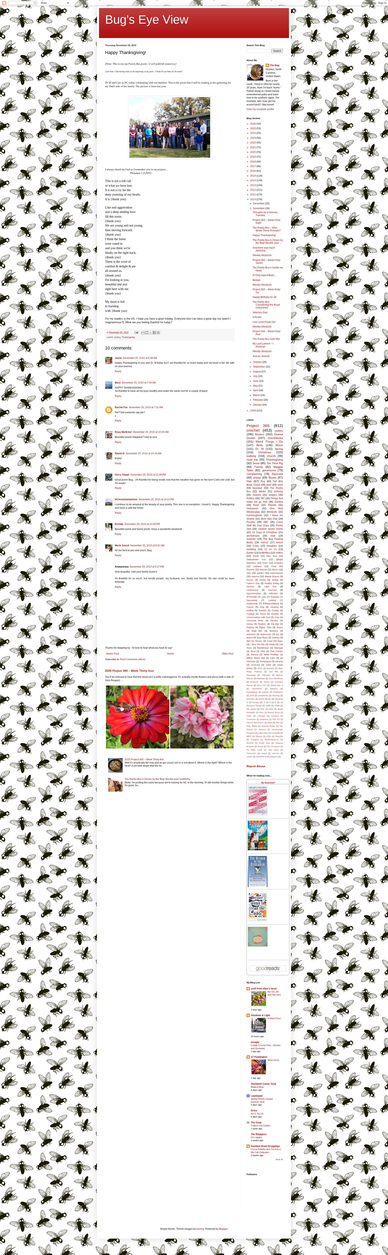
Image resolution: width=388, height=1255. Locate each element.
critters (279, 552)
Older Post (227, 653)
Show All (279, 1160)
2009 (253, 410)
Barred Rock (274, 712)
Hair (249, 481)
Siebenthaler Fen (256, 559)
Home (170, 653)
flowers (259, 434)
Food (256, 505)
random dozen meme (270, 528)
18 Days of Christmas (264, 532)
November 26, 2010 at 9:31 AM (147, 545)
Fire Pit (276, 719)
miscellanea (275, 438)
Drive (254, 1110)
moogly (255, 1042)
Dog (262, 607)
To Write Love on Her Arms (262, 750)
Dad (275, 518)
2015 (253, 175)
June (256, 381)
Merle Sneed (122, 545)
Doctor (250, 580)
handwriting (252, 692)
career (249, 756)
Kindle (272, 644)
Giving (250, 624)
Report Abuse (256, 766)
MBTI (249, 736)
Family (258, 466)
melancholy (252, 603)
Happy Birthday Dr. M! (264, 297)
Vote (249, 573)
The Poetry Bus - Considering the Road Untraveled (266, 305)
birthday (278, 491)
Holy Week (252, 726)
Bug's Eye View (146, 19)
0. (275, 702)
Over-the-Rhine (276, 678)
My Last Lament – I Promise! (263, 345)
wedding (251, 549)
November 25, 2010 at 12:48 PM (148, 474)
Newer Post (112, 653)
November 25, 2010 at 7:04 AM (139, 382)
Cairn (249, 716)
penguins (278, 563)
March (256, 395)
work (280, 484)
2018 (253, 161)
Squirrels (277, 474)
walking (251, 456)
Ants (261, 712)
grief (268, 484)
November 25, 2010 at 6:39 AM (140, 358)
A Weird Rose (274, 1018)
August (257, 371)
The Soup (256, 1122)
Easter (250, 552)
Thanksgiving (128, 337)
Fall (275, 481)
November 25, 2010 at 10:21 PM (156, 499)
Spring (279, 448)
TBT (262, 498)
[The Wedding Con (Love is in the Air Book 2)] (258, 849)
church (271, 456)
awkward (251, 634)
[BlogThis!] (147, 332)
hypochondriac (254, 593)
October (257, 362)
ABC (265, 522)
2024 (253, 133)
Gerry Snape (122, 474)
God (273, 535)
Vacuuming (252, 600)
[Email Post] (136, 332)
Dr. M (259, 448)
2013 (253, 185)
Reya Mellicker (123, 432)
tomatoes (272, 545)
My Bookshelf (268, 783)
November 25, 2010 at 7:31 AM (146, 407)
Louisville (275, 733)
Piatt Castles (276, 651)
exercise (272, 590)
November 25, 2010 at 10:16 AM (143, 453)
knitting (250, 610)
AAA (271, 709)
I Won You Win (257, 644)
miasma (255, 576)
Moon (279, 445)
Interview (266, 675)
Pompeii (254, 739)
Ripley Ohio (265, 627)
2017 (253, 166)
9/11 (262, 709)
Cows (256, 545)
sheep (257, 477)
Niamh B (120, 453)
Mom (263, 518)
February (258, 399)
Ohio (262, 651)
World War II (277, 685)
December (259, 203)
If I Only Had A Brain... (264, 275)
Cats (277, 617)
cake (272, 658)
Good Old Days (275, 641)
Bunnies (263, 610)
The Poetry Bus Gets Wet (266, 339)
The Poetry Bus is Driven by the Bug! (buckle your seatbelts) (157, 779)
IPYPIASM (252, 597)
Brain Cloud (253, 484)
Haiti (270, 722)
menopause (265, 661)
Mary (118, 382)
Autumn (257, 495)
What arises (273, 1060)
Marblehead (263, 648)
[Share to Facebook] (154, 332)
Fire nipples (256, 1137)
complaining (254, 474)
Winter (262, 491)
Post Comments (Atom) (132, 659)
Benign (256, 280)
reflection (273, 593)
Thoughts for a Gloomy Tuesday (265, 214)
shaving (275, 695)
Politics (250, 498)
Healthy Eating (272, 583)
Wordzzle (272, 511)
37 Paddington (259, 1057)
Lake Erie (270, 586)
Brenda (119, 524)
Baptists (270, 668)
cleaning (274, 607)
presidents (263, 695)
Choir (273, 566)
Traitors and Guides (260, 1125)
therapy (255, 702)
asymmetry (257, 688)
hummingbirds (254, 515)
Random (275, 597)
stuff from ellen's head (263, 988)
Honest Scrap (268, 726)
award (264, 753)
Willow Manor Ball (256, 658)
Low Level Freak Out (264, 322)
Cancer (250, 607)
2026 (253, 123)
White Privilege (271, 654)
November (259, 208)
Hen (278, 722)
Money (259, 736)
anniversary (253, 535)
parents (279, 661)
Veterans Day (260, 312)
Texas (260, 746)
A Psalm (257, 317)
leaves (265, 692)
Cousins (275, 716)
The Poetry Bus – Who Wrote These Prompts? (267, 229)
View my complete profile (260, 109)
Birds (259, 445)
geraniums (269, 470)
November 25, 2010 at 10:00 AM (151, 432)
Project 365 (258, 426)
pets (252, 695)
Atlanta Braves (272, 576)
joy (277, 634)
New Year (271, 556)
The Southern (273, 746)
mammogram (276, 573)
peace (250, 637)
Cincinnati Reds (255, 620)
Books (272, 477)
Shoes (280, 627)
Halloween (252, 508)
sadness (257, 566)
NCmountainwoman (126, 499)
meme (263, 580)
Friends (272, 505)
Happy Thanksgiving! (264, 235)
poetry (117, 337)
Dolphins (264, 719)
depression (265, 634)
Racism (254, 654)
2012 (253, 190)
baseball (257, 488)
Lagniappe (257, 1095)
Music (275, 569)
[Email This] (143, 332)
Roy (263, 481)
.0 (264, 702)
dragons (274, 756)
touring (200, 1228)
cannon (275, 753)
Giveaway (251, 675)
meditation (278, 692)
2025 (253, 128)
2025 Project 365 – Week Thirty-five (144, 759)
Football (250, 614)
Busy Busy (262, 637)
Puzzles (251, 522)
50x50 (256, 556)
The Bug (274, 65)
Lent (263, 597)
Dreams (250, 569)
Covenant (251, 719)
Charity (275, 610)
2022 (253, 142)
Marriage (278, 648)
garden (260, 573)
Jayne (118, 358)
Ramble (275, 614)
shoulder (251, 699)
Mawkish (261, 678)
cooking (272, 600)
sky (269, 699)
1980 (268, 705)
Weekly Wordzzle (262, 255)
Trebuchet (251, 753)
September (259, 366)
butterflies (264, 552)
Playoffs (279, 736)
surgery (273, 495)
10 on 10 (270, 549)
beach (279, 542)
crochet (253, 430)
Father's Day (253, 583)
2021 (253, 147)
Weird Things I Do (269, 441)
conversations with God (258, 617)
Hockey (250, 586)
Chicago (261, 716)
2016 (253, 170)
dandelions (261, 756)
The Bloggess (259, 1134)
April (256, 390)
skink (268, 665)
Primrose (254, 682)
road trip (252, 459)
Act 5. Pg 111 (257, 1113)
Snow (256, 463)
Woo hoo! (262, 685)
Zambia (279, 501)
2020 (253, 152)
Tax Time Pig (275, 463)
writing (275, 580)
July (255, 376)
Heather (262, 624)
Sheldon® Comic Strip (263, 1083)
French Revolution (255, 722)
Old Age (275, 624)
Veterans (273, 631)
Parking (250, 627)
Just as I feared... (262, 356)
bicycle (263, 569)
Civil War (273, 671)
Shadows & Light (260, 1015)
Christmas (264, 452)
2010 (253, 199)
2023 (253, 138)
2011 (253, 194)
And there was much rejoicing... (264, 249)
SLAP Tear (264, 743)
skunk (261, 699)
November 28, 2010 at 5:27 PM (147, 566)
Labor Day (263, 733)
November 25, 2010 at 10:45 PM (142, 524)
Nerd (253, 651)
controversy (252, 590)
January (258, 404)
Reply (118, 371)
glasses (273, 688)
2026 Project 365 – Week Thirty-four (129, 670)
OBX (269, 736)
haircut (264, 542)
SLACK (250, 743)
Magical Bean (257, 1087)
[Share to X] (151, 332)
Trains (266, 682)
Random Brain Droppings (265, 1146)
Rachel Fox (121, 407)
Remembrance (271, 739)
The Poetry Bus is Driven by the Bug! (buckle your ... (268, 241)
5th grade (251, 709)
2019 (253, 156)
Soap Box (256, 631)
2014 (253, 180)
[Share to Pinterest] (158, 332)
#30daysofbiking (271, 603)
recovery (255, 665)
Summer (251, 539)
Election (274, 620)
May (255, 385)
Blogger (223, 1228)
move (265, 563)
